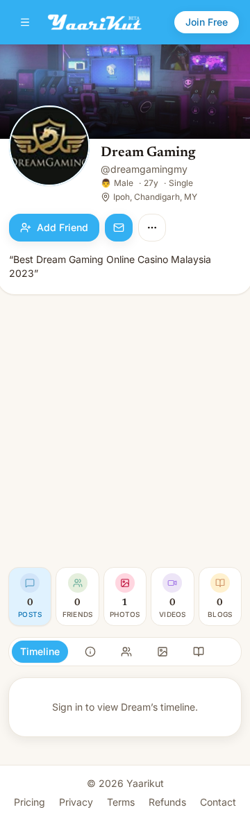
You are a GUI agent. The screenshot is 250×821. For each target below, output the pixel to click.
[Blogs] (198, 652)
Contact (218, 802)
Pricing (29, 802)
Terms (121, 802)
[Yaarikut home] (94, 22)
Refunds (167, 802)
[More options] (152, 228)
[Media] (162, 652)
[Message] (119, 228)
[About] (90, 652)
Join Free (206, 22)
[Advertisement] (125, 431)
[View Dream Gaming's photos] (49, 147)
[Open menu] (25, 22)
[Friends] (126, 652)
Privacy (76, 802)
